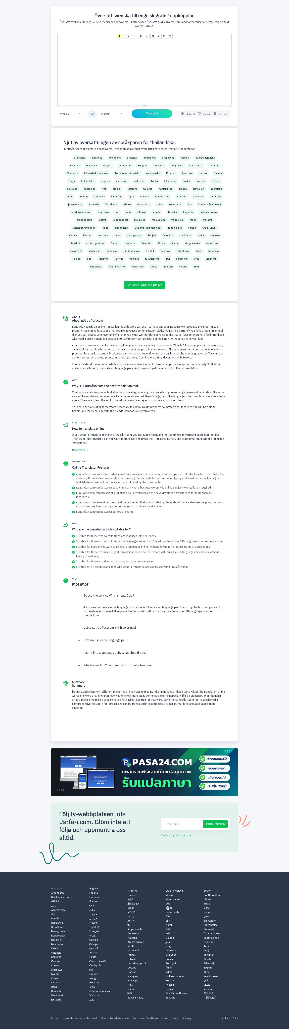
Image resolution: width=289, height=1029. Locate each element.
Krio (189, 204)
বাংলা (53, 914)
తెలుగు (207, 959)
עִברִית (130, 917)
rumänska (185, 235)
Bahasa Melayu (174, 891)
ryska (201, 235)
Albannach (57, 893)
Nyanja (55, 974)
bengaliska (125, 165)
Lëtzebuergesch (137, 964)
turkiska (134, 258)
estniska (139, 181)
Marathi (207, 219)
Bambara (75, 165)
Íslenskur (132, 891)
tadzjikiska (183, 251)
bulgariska (177, 165)
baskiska (91, 165)
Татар (207, 947)
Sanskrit (75, 243)
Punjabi (152, 235)
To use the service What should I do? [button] (108, 595)
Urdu (197, 258)
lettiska (141, 212)
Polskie (170, 959)
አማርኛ (131, 912)
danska (203, 173)
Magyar (131, 972)
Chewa (55, 966)
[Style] (131, 36)
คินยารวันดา (143, 204)
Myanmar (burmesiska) (147, 227)
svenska (166, 251)
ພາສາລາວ (171, 955)
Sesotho (146, 243)
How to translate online (115, 1018)
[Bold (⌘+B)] (153, 36)
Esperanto (95, 897)
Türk (206, 972)
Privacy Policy (170, 1018)
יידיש (91, 906)
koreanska (175, 204)
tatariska (213, 251)
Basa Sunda (57, 927)
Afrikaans (56, 889)
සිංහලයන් (209, 912)
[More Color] (123, 36)
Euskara (94, 902)
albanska (96, 157)
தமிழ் (206, 951)
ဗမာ (168, 904)
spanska (112, 251)
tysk (104, 188)
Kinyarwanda (134, 929)
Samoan (215, 235)
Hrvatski (94, 983)
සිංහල (207, 908)
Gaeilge (93, 940)
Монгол (170, 895)
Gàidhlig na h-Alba (61, 897)
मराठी (129, 993)
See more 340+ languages (144, 285)
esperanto (122, 181)
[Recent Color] (119, 36)
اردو (206, 981)
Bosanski (56, 940)
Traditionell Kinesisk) (127, 173)
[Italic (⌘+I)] (159, 36)
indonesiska (162, 196)
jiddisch (168, 266)
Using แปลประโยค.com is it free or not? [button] (109, 627)
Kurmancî (133, 951)
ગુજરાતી (93, 949)
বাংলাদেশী (55, 919)
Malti (130, 985)
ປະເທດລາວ (171, 951)
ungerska (99, 196)
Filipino (93, 923)
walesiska (138, 266)
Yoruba (183, 266)
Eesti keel (57, 996)
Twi (168, 258)
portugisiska (134, 235)
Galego (93, 944)
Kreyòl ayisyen (135, 942)
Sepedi (115, 243)
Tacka (154, 181)
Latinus (131, 955)
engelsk (105, 181)
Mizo (105, 227)
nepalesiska (174, 227)
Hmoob (93, 974)
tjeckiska (187, 173)
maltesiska (177, 219)
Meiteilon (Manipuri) (84, 227)
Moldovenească (175, 976)
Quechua (168, 235)
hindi (70, 196)
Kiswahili (132, 938)
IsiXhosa (94, 996)
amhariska (115, 157)
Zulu (196, 266)
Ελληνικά (56, 1000)
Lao (117, 212)
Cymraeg (56, 983)
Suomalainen (211, 938)
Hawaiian (198, 188)
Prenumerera (215, 824)
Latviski (131, 959)
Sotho (207, 891)
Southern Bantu (213, 895)
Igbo (131, 196)
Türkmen (209, 955)
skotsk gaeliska (95, 243)
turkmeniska (152, 258)
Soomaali (209, 929)
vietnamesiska (117, 266)
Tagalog (94, 927)
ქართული (133, 904)
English (93, 889)
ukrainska (182, 258)
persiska (103, 235)
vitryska (107, 165)
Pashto (87, 235)
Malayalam (158, 219)
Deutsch (56, 991)
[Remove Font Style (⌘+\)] (170, 36)
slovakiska (212, 243)
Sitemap (186, 1018)
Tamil (199, 251)
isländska (117, 196)
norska (192, 227)
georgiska (89, 188)
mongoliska (121, 227)
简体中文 (209, 993)
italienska (199, 196)
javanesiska (75, 204)
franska (200, 181)
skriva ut (190, 114)
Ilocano (144, 196)
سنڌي (207, 917)
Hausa (183, 188)
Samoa (170, 989)
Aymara (185, 157)
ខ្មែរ (128, 925)
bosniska (159, 165)
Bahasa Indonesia (99, 991)
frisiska (216, 181)
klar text (222, 114)
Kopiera (206, 114)
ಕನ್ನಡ (130, 899)
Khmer (127, 204)
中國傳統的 (210, 998)
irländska (181, 196)
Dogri (72, 181)
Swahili (150, 251)
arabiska (132, 157)
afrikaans (79, 157)
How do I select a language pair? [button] (105, 640)
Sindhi (175, 243)
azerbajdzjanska (205, 157)
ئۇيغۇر (207, 985)
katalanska (195, 165)
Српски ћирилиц (213, 934)
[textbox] (144, 72)
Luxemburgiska (209, 212)
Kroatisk (171, 173)
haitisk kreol (166, 188)
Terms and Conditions (145, 1018)
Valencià (56, 953)
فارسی (93, 914)
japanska (216, 196)
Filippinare (170, 181)
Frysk (92, 936)
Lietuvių (131, 968)
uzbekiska (96, 266)
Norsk (169, 925)
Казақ (130, 908)
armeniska (149, 157)
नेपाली (168, 917)
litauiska (172, 212)
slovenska (76, 251)
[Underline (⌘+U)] (164, 36)
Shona (161, 243)
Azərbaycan (58, 910)
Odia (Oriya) (209, 227)
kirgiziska (103, 212)
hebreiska (216, 188)
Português (172, 964)
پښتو (168, 942)
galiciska (72, 188)
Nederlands (172, 912)
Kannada (94, 204)
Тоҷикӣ (208, 968)
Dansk (54, 987)
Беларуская (58, 931)
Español (94, 893)
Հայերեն (95, 966)
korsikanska (153, 173)
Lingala (156, 212)
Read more (79, 450)
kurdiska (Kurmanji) (209, 204)
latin (128, 212)
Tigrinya (103, 258)
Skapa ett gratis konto (174, 835)
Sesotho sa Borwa (176, 993)
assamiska (168, 157)
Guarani (132, 188)
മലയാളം (132, 981)
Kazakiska (111, 204)
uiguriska (211, 258)
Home (54, 1018)
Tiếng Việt (209, 964)
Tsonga (118, 258)
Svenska (208, 942)
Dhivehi (218, 173)
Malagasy (132, 976)
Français (94, 931)
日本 (168, 921)
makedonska (84, 219)
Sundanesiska (131, 251)
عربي (54, 906)
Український (211, 976)
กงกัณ (160, 204)
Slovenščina (211, 925)
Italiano (131, 895)
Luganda (188, 212)
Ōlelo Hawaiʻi (97, 961)
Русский (170, 985)
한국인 (93, 953)
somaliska (94, 251)
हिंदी (91, 970)
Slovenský (210, 921)
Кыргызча (133, 934)
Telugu (76, 258)
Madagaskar (120, 219)
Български (57, 944)
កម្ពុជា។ (131, 921)
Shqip (207, 904)
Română (170, 981)
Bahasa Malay (135, 998)
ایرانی (92, 910)
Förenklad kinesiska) (96, 173)
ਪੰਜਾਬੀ (169, 968)
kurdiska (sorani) (81, 212)
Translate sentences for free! (79, 1018)
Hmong (83, 196)
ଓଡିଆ (169, 929)
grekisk (117, 188)
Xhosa (153, 266)
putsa (117, 235)
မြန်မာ (169, 908)
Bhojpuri (143, 165)
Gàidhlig (55, 902)
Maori (193, 219)
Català (55, 949)
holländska (87, 181)
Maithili (103, 219)
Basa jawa (57, 923)
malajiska (140, 219)
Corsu (54, 979)
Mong (92, 979)
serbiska (130, 243)
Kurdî (130, 947)
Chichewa (72, 173)
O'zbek (170, 938)
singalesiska (192, 243)
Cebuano (214, 165)
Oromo (73, 235)
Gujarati (148, 188)
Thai (89, 258)
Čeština (55, 961)
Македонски (173, 899)
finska (186, 181)
